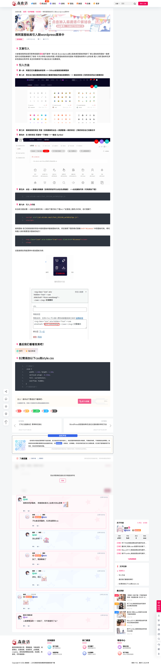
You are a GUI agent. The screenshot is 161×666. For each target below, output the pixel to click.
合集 (88, 3)
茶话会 (44, 2)
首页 (35, 3)
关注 (140, 523)
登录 (62, 481)
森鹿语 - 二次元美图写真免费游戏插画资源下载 (40, 663)
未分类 (38, 12)
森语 (33, 514)
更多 (97, 3)
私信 (146, 523)
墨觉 (24, 497)
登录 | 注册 (143, 3)
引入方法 (122, 575)
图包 (71, 3)
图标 (41, 54)
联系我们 (59, 443)
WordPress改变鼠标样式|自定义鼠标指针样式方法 (88, 424)
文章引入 (122, 571)
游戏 (63, 3)
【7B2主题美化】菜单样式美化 (30, 424)
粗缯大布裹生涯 (27, 615)
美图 (80, 3)
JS (30, 204)
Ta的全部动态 (132, 559)
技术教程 (31, 12)
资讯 (54, 3)
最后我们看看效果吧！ (126, 579)
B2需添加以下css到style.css (129, 584)
